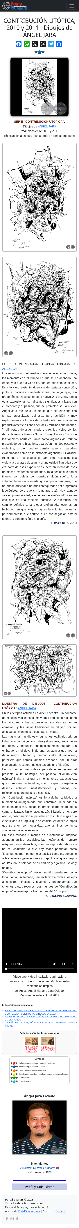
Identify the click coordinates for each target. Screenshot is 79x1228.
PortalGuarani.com (29, 1211)
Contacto (61, 1211)
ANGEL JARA (11, 368)
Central (37, 1167)
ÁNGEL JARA (47, 126)
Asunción (26, 1167)
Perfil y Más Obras (39, 1186)
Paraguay (49, 1167)
